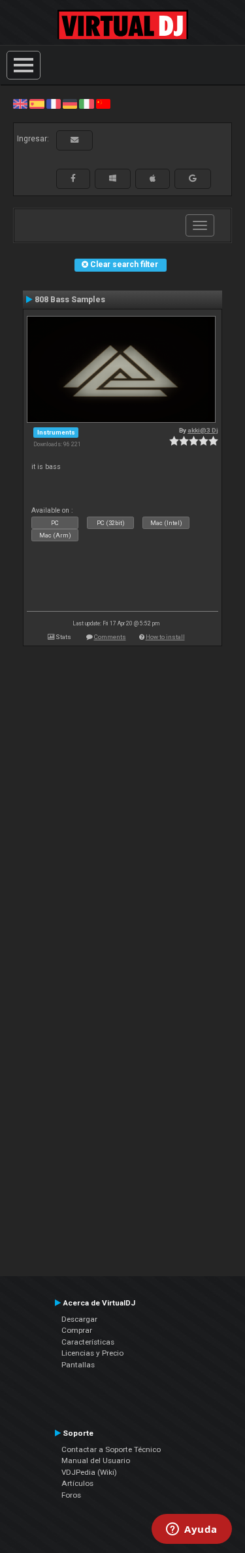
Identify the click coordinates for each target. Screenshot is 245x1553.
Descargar (79, 1319)
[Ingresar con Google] (192, 178)
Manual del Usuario (95, 1460)
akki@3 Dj (203, 430)
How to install (165, 636)
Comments (110, 636)
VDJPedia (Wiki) (89, 1472)
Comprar (76, 1330)
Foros (71, 1495)
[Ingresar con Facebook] (73, 178)
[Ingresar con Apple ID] (152, 178)
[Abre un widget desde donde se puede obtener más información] (192, 1530)
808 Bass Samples (70, 299)
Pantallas (78, 1364)
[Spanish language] (36, 103)
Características (87, 1341)
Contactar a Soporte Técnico (111, 1449)
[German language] (70, 103)
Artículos (77, 1483)
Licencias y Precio (92, 1353)
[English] (20, 103)
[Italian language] (86, 103)
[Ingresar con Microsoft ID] (113, 178)
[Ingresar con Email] (74, 140)
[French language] (53, 103)
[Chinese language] (103, 103)
